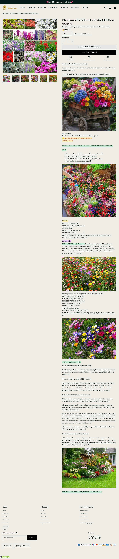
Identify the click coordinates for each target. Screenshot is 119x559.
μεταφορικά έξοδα (79, 27)
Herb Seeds (5, 526)
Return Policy (83, 513)
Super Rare (5, 517)
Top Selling (5, 513)
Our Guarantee (45, 520)
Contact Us (43, 517)
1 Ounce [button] (66, 34)
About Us (43, 513)
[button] (105, 7)
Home (4, 510)
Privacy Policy (83, 517)
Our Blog (5, 529)
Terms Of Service (84, 520)
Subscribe (32, 538)
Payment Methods (45, 523)
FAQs (42, 510)
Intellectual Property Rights (86, 523)
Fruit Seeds (5, 523)
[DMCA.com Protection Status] (4, 558)
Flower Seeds (6, 520)
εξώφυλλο (5, 13)
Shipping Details (84, 510)
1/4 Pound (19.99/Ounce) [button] (81, 34)
